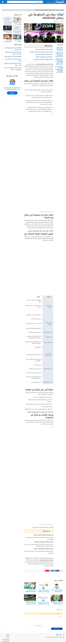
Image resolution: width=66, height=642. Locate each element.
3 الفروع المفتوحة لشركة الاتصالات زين (44, 54)
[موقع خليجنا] (60, 2)
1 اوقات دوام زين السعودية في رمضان (44, 49)
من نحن (7, 638)
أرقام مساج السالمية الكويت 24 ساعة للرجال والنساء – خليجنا (12, 69)
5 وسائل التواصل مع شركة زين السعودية (43, 59)
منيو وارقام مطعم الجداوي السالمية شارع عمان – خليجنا (13, 53)
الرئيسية (62, 10)
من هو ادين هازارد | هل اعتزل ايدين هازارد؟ (13, 60)
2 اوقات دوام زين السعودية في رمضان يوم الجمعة (41, 52)
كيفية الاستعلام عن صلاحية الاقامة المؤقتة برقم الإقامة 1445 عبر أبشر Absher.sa (59, 61)
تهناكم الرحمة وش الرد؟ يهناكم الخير (12, 56)
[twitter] (60, 635)
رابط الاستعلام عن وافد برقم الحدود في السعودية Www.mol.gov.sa (59, 54)
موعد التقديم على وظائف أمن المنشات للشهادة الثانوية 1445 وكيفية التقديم (59, 69)
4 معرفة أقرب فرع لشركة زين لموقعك (44, 57)
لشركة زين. (35, 397)
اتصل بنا (7, 636)
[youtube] (57, 635)
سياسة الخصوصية (5, 639)
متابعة (12, 93)
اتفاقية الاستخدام (5, 641)
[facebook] (63, 635)
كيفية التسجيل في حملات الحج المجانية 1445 (59, 48)
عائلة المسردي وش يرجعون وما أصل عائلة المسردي (13, 49)
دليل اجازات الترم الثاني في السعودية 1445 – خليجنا (12, 64)
